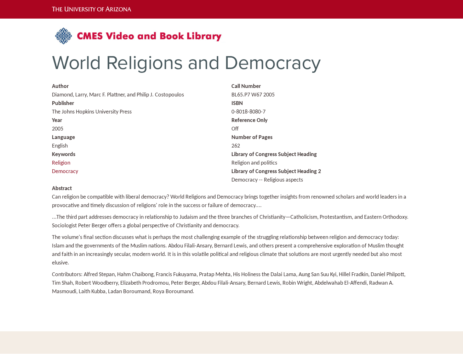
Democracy (65, 172)
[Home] (142, 38)
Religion (61, 163)
